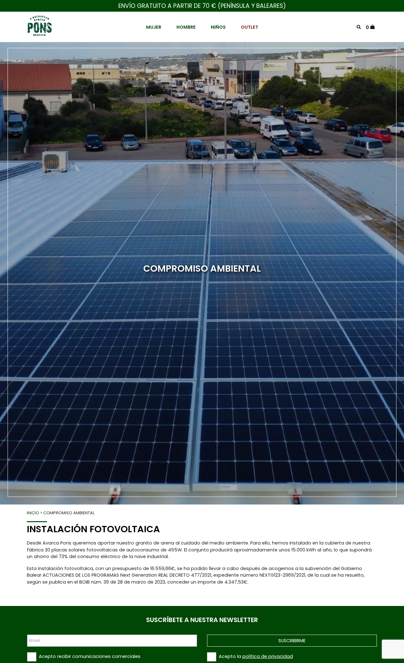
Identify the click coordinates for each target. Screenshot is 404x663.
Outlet (249, 27)
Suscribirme (292, 640)
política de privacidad (267, 656)
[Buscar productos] (359, 27)
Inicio (33, 513)
